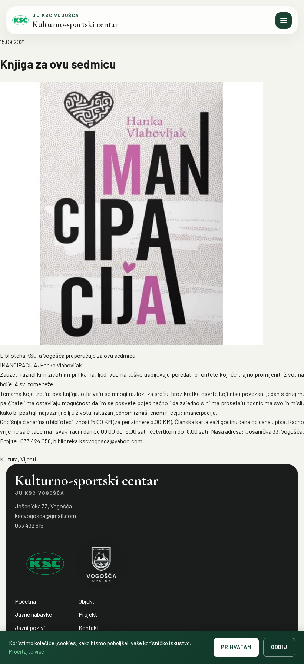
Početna (25, 601)
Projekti (89, 614)
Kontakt (89, 627)
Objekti (87, 601)
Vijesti (28, 459)
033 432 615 (29, 525)
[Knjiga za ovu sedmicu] (152, 213)
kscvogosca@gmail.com (45, 515)
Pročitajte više (26, 651)
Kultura (9, 459)
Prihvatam (236, 647)
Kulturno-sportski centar (75, 24)
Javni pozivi (30, 627)
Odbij (279, 647)
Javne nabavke (33, 614)
